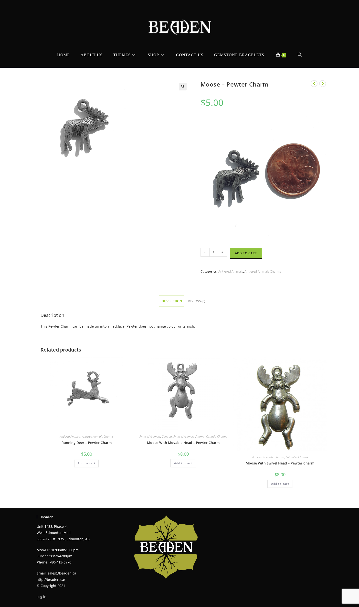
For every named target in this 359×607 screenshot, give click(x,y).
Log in (41, 596)
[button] (183, 86)
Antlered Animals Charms (262, 271)
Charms (279, 457)
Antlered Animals (230, 271)
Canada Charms (216, 436)
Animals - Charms (297, 457)
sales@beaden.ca (62, 573)
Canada (167, 436)
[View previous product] (314, 83)
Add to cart (246, 253)
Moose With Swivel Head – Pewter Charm (280, 463)
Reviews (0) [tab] (196, 301)
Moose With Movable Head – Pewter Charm (183, 442)
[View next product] (322, 83)
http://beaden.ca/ (51, 579)
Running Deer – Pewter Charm (87, 442)
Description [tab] (172, 301)
